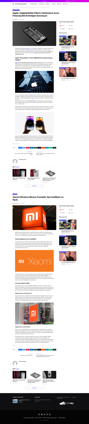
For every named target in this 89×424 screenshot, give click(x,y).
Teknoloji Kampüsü (15, 19)
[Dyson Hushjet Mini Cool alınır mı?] (67, 72)
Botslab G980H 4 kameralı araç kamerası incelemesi (67, 47)
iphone (17, 143)
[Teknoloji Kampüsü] (21, 4)
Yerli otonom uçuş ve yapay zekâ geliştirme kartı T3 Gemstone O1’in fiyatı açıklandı (49, 179)
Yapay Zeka (59, 3)
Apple (35, 52)
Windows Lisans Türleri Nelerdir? (26, 355)
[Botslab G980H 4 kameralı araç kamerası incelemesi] (67, 40)
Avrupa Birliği (26, 48)
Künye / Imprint (38, 417)
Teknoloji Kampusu (15, 7)
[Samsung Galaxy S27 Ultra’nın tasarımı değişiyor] (34, 173)
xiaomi (14, 345)
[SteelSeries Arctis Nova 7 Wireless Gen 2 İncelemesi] (67, 56)
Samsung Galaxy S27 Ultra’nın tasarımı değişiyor (34, 179)
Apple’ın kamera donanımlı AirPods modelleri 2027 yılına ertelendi (48, 381)
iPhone (20, 109)
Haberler (15, 194)
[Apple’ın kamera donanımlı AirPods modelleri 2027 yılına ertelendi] (49, 375)
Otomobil (53, 3)
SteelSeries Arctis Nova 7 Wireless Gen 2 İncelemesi (68, 63)
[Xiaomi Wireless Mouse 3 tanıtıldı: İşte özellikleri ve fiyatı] (34, 217)
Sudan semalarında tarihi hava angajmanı (24, 400)
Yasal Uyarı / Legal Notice (28, 417)
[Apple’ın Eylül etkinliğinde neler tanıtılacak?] (19, 173)
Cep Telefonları (41, 3)
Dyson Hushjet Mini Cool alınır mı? (68, 78)
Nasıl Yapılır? (65, 3)
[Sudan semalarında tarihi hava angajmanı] (15, 401)
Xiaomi (21, 330)
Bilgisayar (48, 3)
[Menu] (13, 4)
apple (14, 143)
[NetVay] (66, 403)
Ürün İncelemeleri (44, 1)
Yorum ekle (34, 185)
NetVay (70, 397)
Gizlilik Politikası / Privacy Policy (50, 417)
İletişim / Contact (62, 417)
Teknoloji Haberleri (33, 3)
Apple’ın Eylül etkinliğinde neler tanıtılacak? (19, 179)
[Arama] (74, 1)
